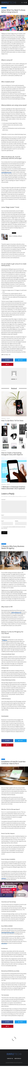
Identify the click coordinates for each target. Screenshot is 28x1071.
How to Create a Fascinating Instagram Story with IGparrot (12, 453)
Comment (3, 499)
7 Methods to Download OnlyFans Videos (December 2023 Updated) (13, 487)
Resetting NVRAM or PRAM (7, 932)
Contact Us (10, 1058)
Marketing (4, 543)
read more (3, 878)
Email (2, 520)
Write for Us (17, 1058)
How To (3, 759)
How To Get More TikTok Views (12, 420)
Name (2, 515)
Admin (13, 379)
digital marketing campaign (16, 592)
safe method (4, 943)
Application (4, 7)
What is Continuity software (15, 236)
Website (16, 520)
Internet (8, 418)
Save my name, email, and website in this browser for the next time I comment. (13, 527)
